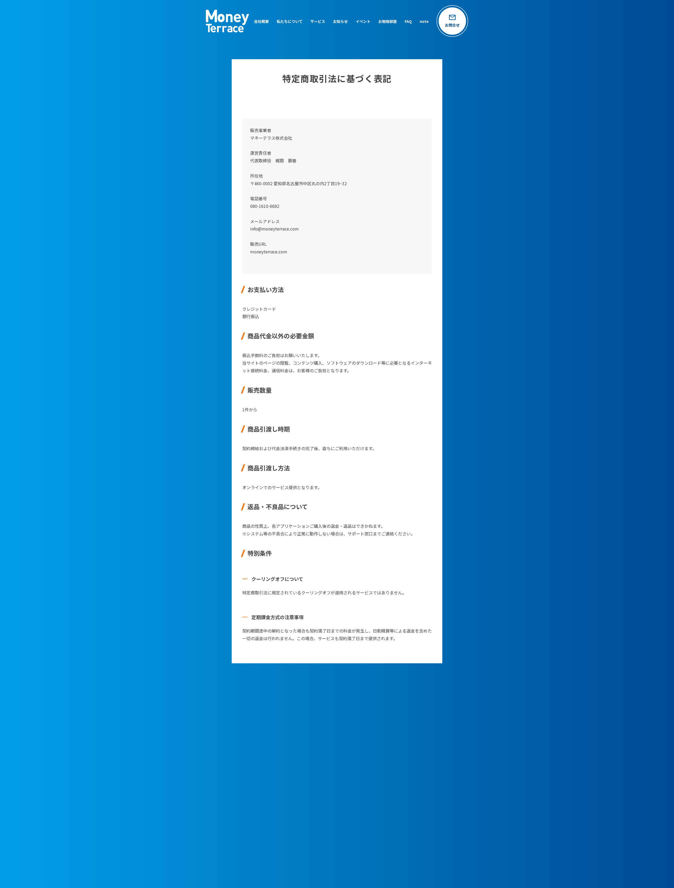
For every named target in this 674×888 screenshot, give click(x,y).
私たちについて (290, 21)
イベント (363, 21)
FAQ (408, 21)
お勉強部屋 (387, 21)
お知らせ (340, 21)
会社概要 (261, 21)
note (424, 21)
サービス (317, 21)
